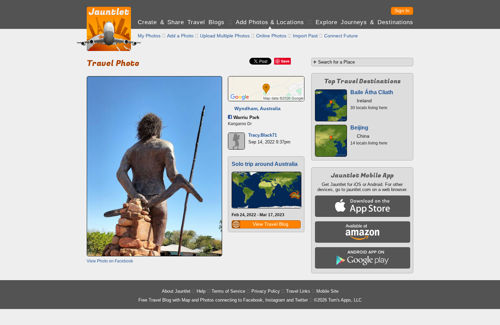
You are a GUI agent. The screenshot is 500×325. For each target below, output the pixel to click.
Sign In (402, 10)
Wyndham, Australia (257, 108)
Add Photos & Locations (270, 22)
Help (201, 291)
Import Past (305, 35)
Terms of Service (228, 291)
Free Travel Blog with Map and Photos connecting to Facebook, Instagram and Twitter (223, 300)
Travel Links (298, 291)
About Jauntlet (176, 291)
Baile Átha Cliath (371, 92)
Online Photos (271, 35)
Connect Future (341, 35)
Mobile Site (327, 291)
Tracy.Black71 (262, 135)
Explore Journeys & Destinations (364, 22)
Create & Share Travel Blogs (181, 22)
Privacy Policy (265, 291)
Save (285, 61)
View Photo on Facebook (110, 261)
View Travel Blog (270, 224)
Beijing (359, 128)
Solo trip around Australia (265, 164)
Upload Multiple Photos (225, 35)
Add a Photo (180, 35)
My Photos (149, 35)
